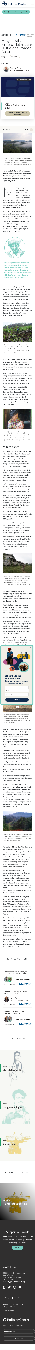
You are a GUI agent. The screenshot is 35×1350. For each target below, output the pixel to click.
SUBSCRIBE (17, 699)
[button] (17, 678)
